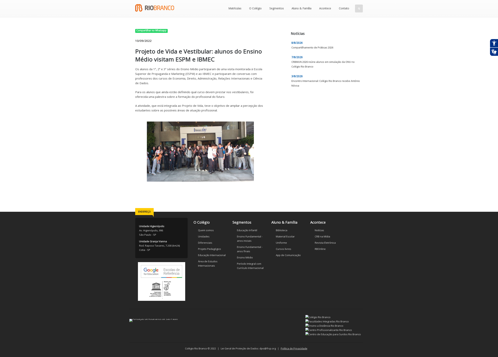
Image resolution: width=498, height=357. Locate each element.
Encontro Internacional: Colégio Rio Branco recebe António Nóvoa (325, 83)
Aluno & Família (301, 8)
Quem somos (206, 230)
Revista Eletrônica (325, 242)
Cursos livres (283, 249)
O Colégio (255, 8)
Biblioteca (281, 230)
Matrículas (234, 8)
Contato (344, 8)
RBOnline (320, 249)
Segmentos (276, 8)
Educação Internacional (212, 255)
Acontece (325, 8)
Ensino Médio (245, 257)
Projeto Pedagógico (209, 249)
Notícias (319, 230)
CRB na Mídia (322, 236)
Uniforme (281, 242)
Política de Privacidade (294, 348)
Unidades (204, 236)
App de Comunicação (288, 255)
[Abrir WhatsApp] (488, 347)
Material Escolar (285, 236)
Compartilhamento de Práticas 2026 (312, 47)
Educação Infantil (247, 230)
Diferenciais (205, 242)
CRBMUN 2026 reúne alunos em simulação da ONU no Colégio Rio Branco (323, 64)
